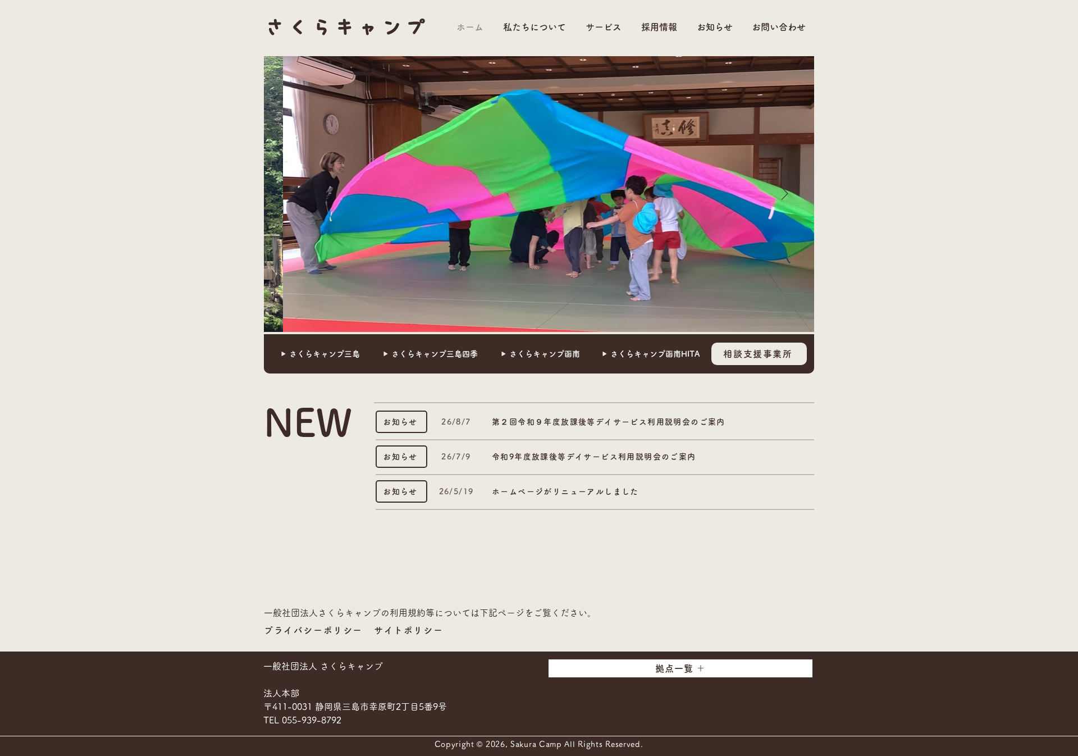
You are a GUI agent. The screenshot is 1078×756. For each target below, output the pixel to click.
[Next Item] (784, 194)
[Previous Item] (293, 194)
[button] (533, 27)
